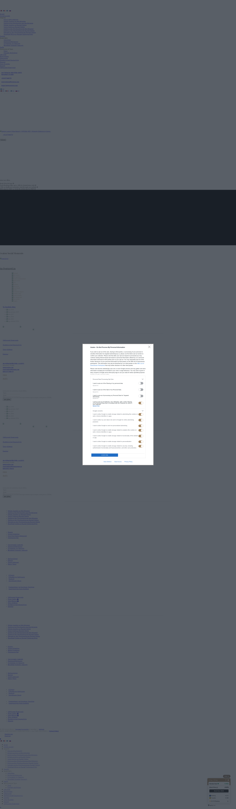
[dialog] (118, 404)
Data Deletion (108, 461)
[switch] (140, 383)
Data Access (118, 461)
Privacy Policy (128, 461)
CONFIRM (104, 455)
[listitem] (118, 379)
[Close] (150, 347)
